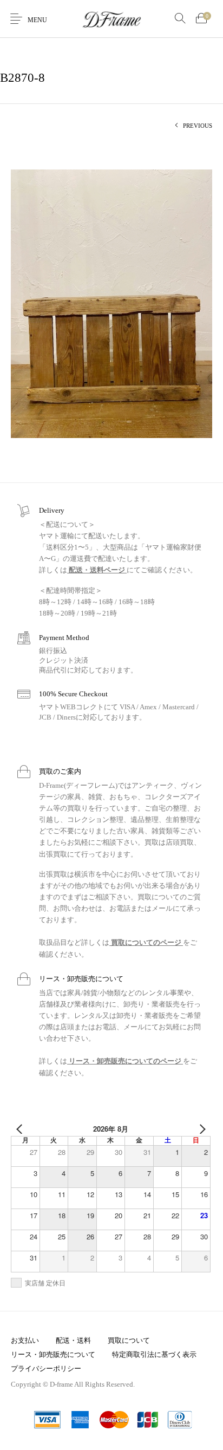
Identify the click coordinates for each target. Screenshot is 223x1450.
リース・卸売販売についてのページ (125, 1061)
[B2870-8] (111, 303)
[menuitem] (24, 1340)
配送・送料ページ (97, 570)
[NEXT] (200, 1129)
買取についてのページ (146, 942)
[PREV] (21, 1129)
